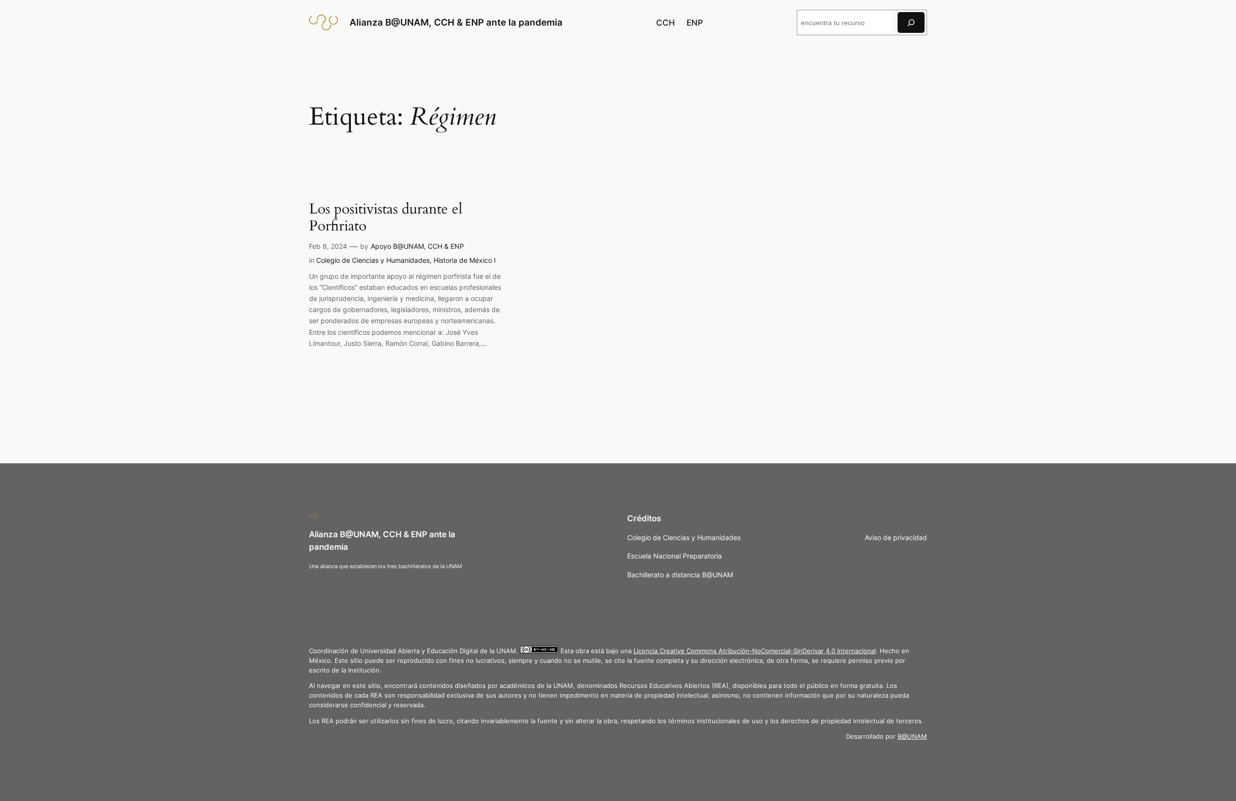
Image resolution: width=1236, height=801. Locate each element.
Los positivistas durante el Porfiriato (386, 218)
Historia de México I (465, 260)
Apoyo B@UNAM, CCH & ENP (417, 246)
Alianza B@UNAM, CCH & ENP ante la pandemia (456, 22)
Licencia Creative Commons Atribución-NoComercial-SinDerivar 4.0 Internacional (754, 651)
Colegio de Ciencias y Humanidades (373, 260)
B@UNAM (912, 736)
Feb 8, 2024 (328, 246)
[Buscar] (911, 22)
